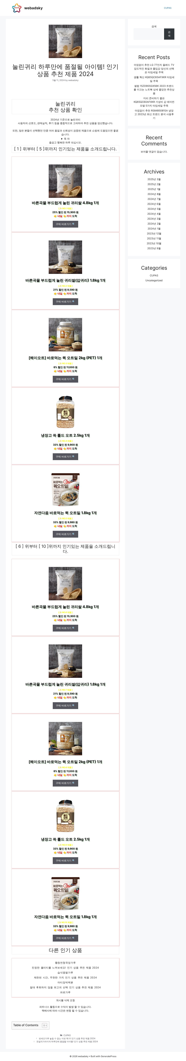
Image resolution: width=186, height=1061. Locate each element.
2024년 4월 (154, 213)
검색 (154, 26)
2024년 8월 (154, 194)
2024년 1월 (154, 228)
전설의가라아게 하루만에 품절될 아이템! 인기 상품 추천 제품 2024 (67, 1041)
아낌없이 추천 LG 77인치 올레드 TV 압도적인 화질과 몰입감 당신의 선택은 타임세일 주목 (154, 68)
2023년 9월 (154, 248)
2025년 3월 (154, 179)
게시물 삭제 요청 (65, 1000)
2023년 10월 (154, 243)
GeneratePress (108, 1056)
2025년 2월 (154, 184)
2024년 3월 (154, 218)
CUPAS (167, 8)
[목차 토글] (43, 1025)
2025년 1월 (154, 189)
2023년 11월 (154, 238)
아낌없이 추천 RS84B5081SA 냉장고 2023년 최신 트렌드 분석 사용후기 (154, 114)
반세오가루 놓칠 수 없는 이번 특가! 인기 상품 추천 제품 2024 (67, 1038)
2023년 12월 (154, 233)
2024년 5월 (154, 208)
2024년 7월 (154, 199)
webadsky (33, 8)
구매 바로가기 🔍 (65, 224)
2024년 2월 (154, 223)
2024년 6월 (154, 203)
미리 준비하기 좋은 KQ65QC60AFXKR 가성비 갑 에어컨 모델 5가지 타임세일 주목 (154, 102)
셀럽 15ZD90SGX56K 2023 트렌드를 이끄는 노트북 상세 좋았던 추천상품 (154, 89)
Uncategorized (154, 280)
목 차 (67, 138)
